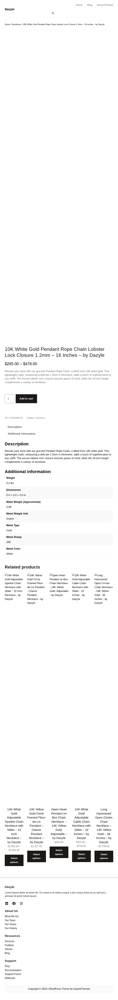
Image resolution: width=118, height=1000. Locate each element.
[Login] (81, 13)
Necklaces (16, 24)
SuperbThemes (81, 989)
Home (79, 5)
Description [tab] (15, 426)
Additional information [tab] (21, 433)
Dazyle (9, 9)
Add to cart (26, 398)
